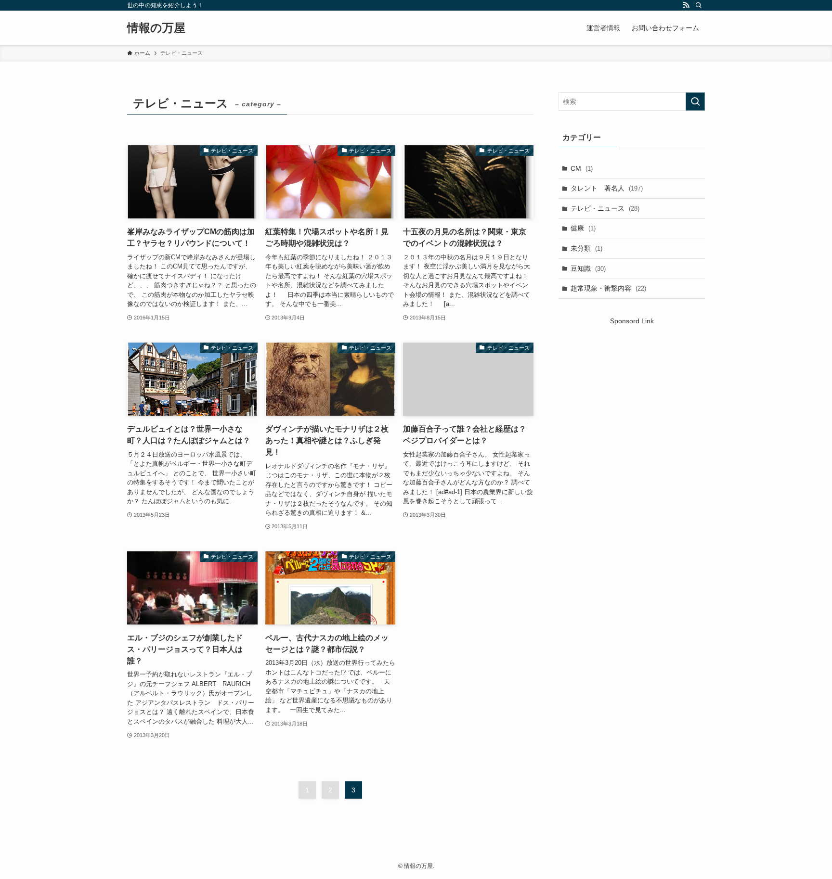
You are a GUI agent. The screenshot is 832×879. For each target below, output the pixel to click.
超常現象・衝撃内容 (608, 288)
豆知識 (588, 268)
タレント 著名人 (607, 188)
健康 (583, 228)
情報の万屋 (156, 28)
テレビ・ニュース (605, 208)
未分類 (586, 248)
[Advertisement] (632, 408)
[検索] (698, 5)
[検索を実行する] (695, 101)
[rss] (686, 5)
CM (582, 168)
